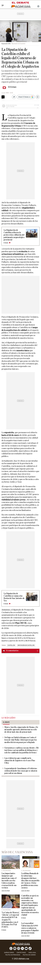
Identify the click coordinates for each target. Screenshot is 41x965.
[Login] (38, 6)
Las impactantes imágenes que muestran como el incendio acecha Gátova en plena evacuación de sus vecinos (9, 880)
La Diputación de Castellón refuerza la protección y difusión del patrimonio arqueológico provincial (14, 235)
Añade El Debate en (24, 97)
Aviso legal (32, 952)
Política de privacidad (12, 955)
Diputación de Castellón (26, 645)
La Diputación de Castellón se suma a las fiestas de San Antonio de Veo (14, 597)
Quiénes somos (9, 952)
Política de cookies (29, 955)
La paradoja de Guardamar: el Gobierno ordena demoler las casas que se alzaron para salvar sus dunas (20, 770)
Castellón (11, 645)
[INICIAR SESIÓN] (38, 6)
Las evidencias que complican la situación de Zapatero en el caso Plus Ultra (19, 760)
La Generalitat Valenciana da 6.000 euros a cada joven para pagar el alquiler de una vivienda (30, 928)
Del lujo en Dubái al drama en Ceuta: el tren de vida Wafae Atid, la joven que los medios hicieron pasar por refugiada (20, 739)
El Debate (12, 87)
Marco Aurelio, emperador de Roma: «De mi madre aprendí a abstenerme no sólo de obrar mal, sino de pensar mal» (21, 729)
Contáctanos (21, 952)
